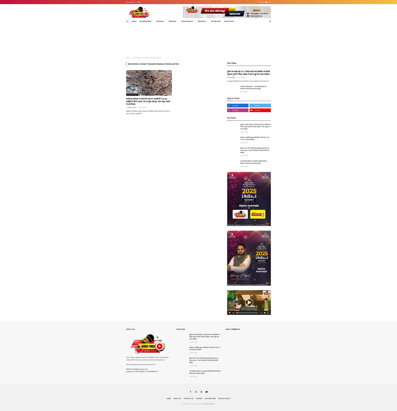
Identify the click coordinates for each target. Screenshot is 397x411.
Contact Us (189, 398)
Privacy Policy (224, 398)
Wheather (172, 21)
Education (202, 21)
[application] (249, 302)
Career (199, 398)
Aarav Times (132, 107)
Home (134, 21)
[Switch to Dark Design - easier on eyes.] (270, 2)
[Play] (230, 313)
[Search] (270, 21)
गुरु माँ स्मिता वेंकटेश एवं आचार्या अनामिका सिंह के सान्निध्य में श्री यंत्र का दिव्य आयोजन (253, 162)
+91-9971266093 (139, 371)
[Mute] (265, 313)
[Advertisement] (198, 40)
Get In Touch (229, 21)
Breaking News (145, 21)
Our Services (130, 2)
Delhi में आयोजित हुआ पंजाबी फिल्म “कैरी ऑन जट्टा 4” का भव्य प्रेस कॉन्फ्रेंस (255, 139)
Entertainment (187, 21)
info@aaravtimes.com (140, 369)
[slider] (247, 312)
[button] (249, 302)
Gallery (139, 2)
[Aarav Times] (139, 12)
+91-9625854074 (151, 371)
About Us (177, 398)
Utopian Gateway (209, 404)
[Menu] (127, 21)
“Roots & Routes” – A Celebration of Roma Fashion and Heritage (253, 88)
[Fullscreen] (268, 313)
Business (160, 21)
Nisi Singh (232, 77)
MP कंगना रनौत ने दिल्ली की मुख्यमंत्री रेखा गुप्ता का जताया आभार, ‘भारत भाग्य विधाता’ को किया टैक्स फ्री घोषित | (254, 150)
